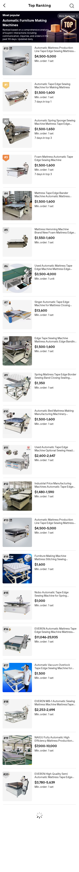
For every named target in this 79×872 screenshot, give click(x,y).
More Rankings (67, 16)
